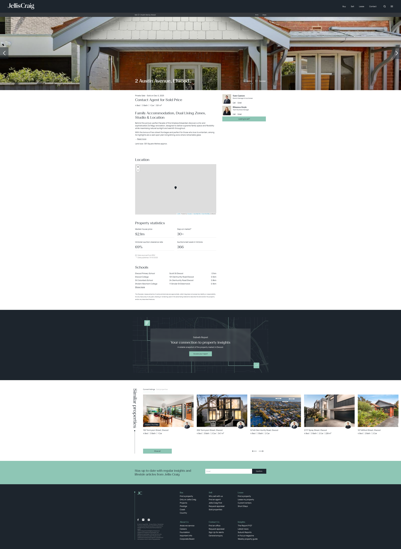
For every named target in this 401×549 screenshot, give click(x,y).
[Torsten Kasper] (294, 425)
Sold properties (162, 389)
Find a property (186, 496)
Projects (183, 503)
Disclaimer (160, 524)
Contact (372, 6)
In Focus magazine (246, 535)
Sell (352, 6)
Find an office (214, 525)
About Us (184, 522)
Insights (241, 522)
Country (183, 513)
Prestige (183, 506)
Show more (140, 287)
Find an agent (215, 499)
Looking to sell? (244, 119)
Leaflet (178, 214)
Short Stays (243, 506)
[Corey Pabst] (348, 425)
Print (256, 15)
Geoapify (189, 214)
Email (240, 103)
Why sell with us (216, 496)
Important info (186, 535)
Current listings (149, 389)
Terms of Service (156, 527)
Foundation (185, 532)
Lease (361, 6)
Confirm (259, 471)
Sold (136, 15)
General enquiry (216, 535)
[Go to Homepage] (21, 6)
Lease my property (246, 499)
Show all (157, 451)
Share (264, 15)
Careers (183, 529)
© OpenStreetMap (205, 214)
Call (234, 103)
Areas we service (187, 525)
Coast (182, 509)
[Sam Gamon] (187, 425)
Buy (344, 6)
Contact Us (214, 522)
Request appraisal (216, 506)
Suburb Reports (244, 532)
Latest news (243, 529)
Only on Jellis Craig (188, 499)
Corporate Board (187, 539)
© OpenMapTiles (197, 214)
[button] (175, 187)
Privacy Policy (153, 524)
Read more (141, 139)
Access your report (200, 354)
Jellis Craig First (215, 503)
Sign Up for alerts (216, 532)
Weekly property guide (248, 539)
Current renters (244, 503)
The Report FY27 (245, 525)
